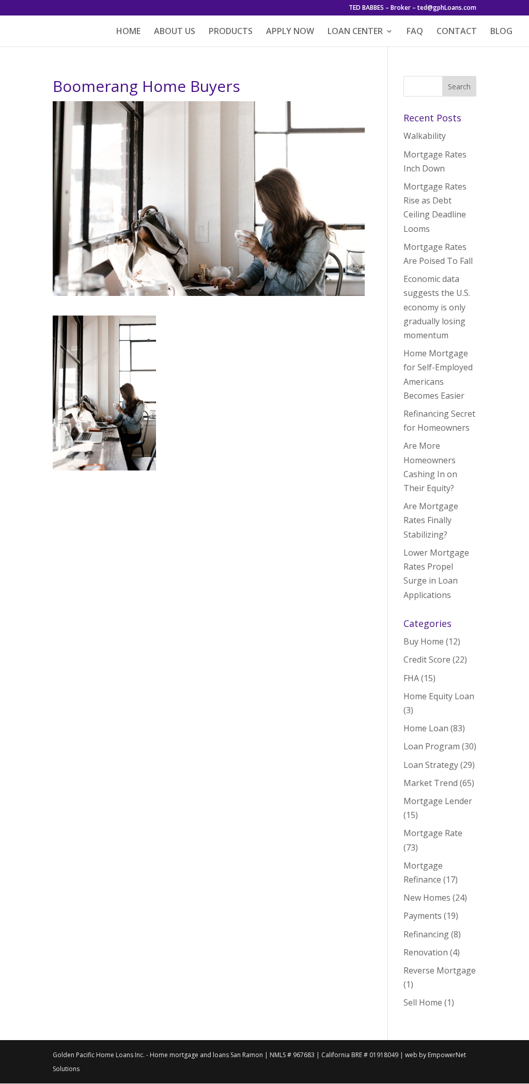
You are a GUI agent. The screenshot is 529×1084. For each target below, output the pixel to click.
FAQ (415, 32)
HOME (128, 32)
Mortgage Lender (437, 801)
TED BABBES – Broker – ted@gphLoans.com (412, 8)
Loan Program (431, 746)
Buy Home (423, 641)
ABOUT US (174, 32)
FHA (411, 678)
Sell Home (422, 1002)
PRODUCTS (231, 32)
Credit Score (426, 659)
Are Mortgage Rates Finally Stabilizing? (430, 520)
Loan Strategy (430, 765)
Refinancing (426, 934)
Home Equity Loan (438, 696)
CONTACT (457, 32)
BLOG (501, 32)
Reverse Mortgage (439, 970)
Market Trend (430, 783)
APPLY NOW (290, 32)
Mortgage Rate (432, 833)
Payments (422, 915)
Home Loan (425, 728)
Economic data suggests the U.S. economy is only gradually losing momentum (436, 307)
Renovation (425, 952)
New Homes (426, 897)
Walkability (424, 136)
